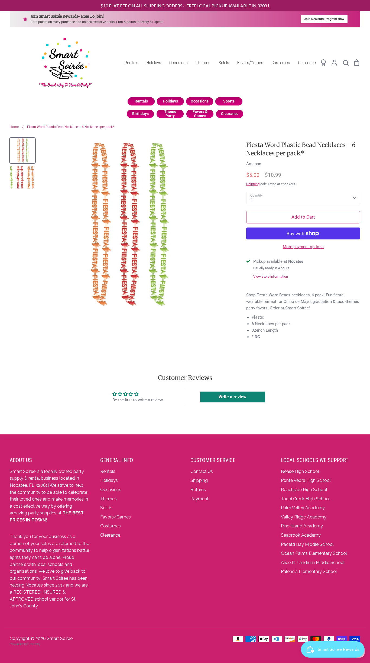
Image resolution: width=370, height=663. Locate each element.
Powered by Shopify (25, 644)
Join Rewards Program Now (324, 19)
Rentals (131, 63)
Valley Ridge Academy (303, 517)
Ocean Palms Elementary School (314, 553)
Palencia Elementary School (309, 571)
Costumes (280, 63)
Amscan (253, 163)
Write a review (232, 396)
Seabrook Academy (301, 535)
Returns (198, 489)
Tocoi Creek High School (305, 498)
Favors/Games (250, 63)
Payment (199, 498)
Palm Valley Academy (303, 507)
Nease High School (300, 471)
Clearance (307, 63)
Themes (203, 63)
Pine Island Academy (302, 526)
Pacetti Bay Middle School (307, 544)
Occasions (178, 63)
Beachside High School (304, 489)
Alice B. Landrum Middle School (313, 562)
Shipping (252, 184)
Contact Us (201, 471)
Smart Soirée (60, 638)
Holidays (154, 63)
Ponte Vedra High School (306, 480)
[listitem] (141, 101)
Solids (224, 63)
